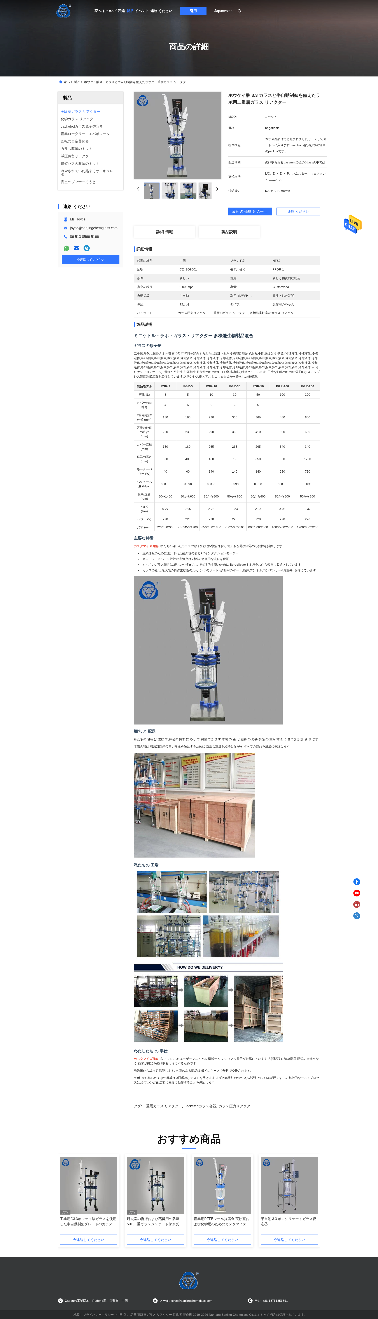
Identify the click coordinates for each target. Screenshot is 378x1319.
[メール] (76, 248)
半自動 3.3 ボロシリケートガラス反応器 (288, 1221)
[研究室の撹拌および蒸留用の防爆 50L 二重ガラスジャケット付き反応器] (155, 1185)
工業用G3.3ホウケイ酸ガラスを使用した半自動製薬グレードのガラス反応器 (88, 1222)
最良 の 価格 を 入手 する (251, 211)
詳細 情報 (164, 232)
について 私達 (114, 11)
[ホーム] (64, 10)
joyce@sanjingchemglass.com (93, 228)
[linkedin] (357, 904)
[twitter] (357, 916)
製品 (129, 11)
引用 (193, 11)
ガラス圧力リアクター (236, 1106)
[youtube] (357, 893)
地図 (77, 1314)
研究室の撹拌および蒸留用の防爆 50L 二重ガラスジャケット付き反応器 (154, 1222)
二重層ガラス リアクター (162, 1106)
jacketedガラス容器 (200, 1106)
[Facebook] (357, 882)
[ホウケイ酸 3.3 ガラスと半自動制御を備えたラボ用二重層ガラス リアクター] (177, 135)
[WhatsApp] (66, 248)
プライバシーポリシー (98, 1314)
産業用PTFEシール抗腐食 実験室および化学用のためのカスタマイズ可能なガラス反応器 (222, 1222)
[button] (66, 1195)
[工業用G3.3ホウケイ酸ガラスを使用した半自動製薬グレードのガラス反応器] (88, 1185)
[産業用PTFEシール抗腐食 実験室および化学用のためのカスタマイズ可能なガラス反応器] (222, 1185)
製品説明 (229, 232)
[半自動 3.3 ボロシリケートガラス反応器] (289, 1185)
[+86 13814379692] (86, 248)
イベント (142, 11)
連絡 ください (161, 11)
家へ (98, 11)
